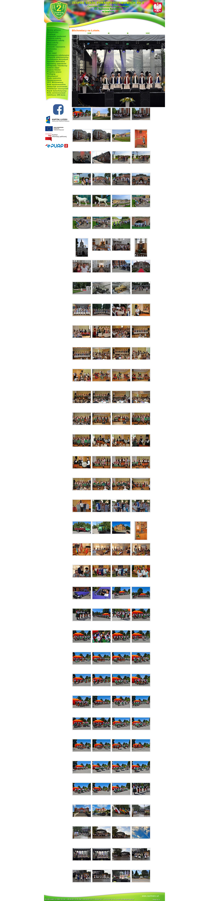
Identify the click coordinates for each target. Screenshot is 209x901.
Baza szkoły (52, 43)
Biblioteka (52, 49)
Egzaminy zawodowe (56, 63)
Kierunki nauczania (56, 47)
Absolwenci (52, 76)
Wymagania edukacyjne (58, 55)
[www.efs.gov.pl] (57, 123)
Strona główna (54, 30)
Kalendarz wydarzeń (56, 36)
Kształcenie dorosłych (57, 59)
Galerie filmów (54, 70)
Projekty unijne (54, 72)
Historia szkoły (54, 38)
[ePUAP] (58, 146)
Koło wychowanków (56, 84)
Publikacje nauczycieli (57, 89)
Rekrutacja (52, 45)
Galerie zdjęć (53, 68)
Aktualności (52, 32)
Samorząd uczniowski (57, 86)
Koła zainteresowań (56, 93)
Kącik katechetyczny (57, 91)
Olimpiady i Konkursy (57, 66)
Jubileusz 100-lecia (56, 95)
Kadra (50, 51)
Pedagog (51, 74)
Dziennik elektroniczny (58, 57)
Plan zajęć (52, 53)
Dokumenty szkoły (55, 40)
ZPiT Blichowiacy (55, 82)
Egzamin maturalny (56, 61)
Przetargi (51, 34)
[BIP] (58, 138)
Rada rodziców (54, 78)
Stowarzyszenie (54, 80)
